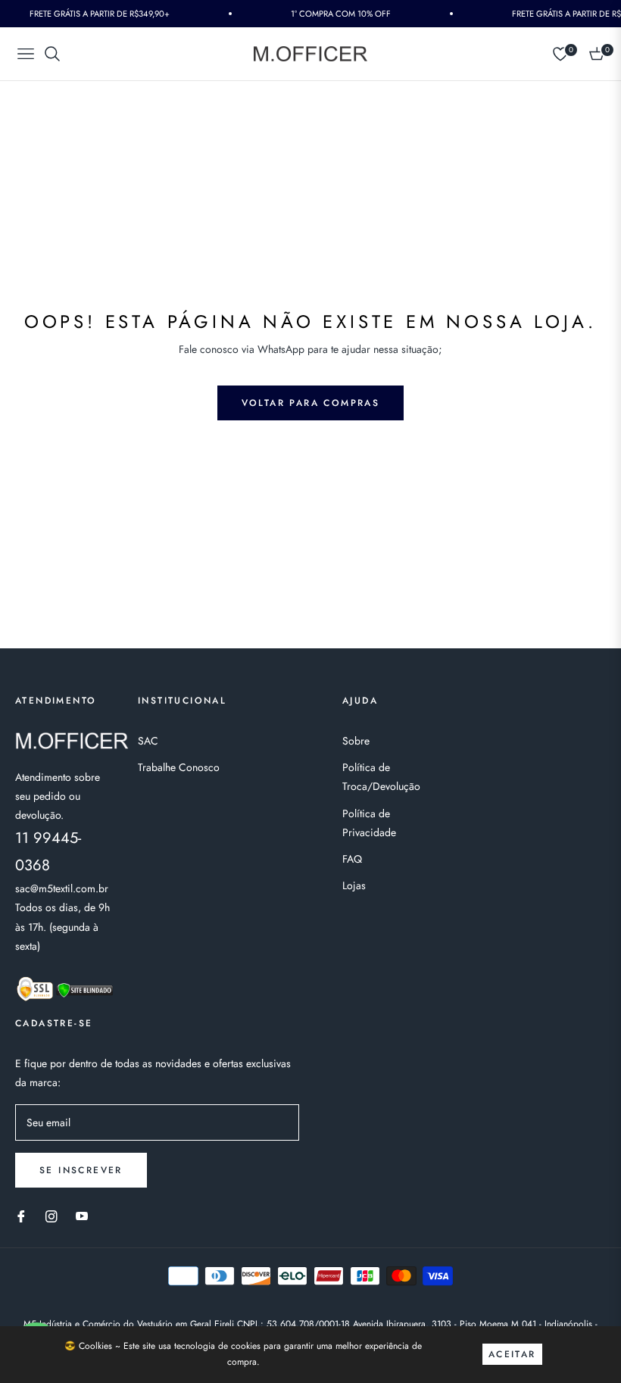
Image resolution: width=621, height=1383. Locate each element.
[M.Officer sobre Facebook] (21, 1215)
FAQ (352, 858)
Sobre (356, 740)
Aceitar (512, 1354)
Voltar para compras (311, 403)
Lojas (354, 885)
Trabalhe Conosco (179, 767)
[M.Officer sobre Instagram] (51, 1215)
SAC (148, 740)
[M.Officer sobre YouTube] (82, 1215)
